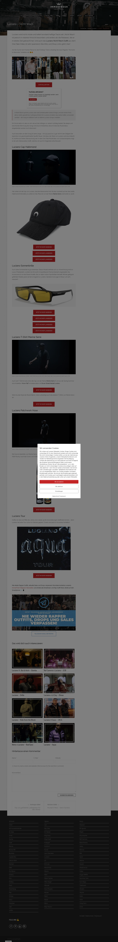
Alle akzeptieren (59, 482)
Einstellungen (59, 491)
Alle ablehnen (59, 486)
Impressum (63, 496)
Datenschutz (55, 496)
